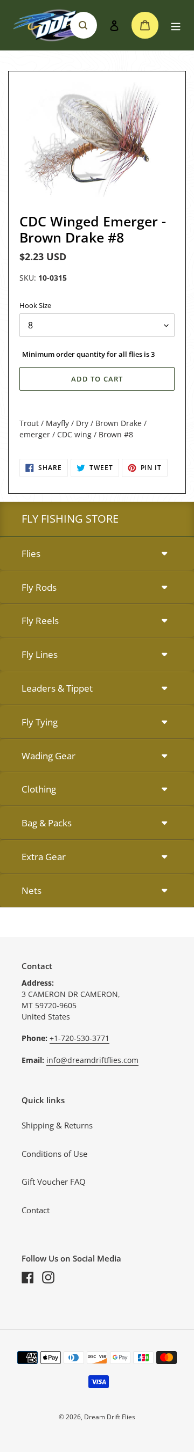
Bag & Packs (47, 823)
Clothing (39, 789)
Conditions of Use (54, 1153)
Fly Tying (40, 722)
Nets (31, 890)
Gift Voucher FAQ (54, 1181)
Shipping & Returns (57, 1125)
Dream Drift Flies (109, 1416)
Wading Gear (48, 756)
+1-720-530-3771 (79, 1038)
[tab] (97, 554)
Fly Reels (40, 620)
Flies (31, 553)
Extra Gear (44, 856)
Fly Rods (39, 587)
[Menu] (175, 25)
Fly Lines (40, 654)
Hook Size (35, 305)
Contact (36, 1210)
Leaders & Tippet (57, 688)
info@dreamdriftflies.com (92, 1060)
